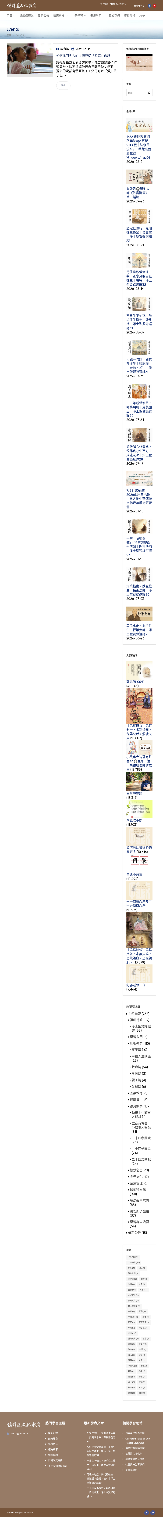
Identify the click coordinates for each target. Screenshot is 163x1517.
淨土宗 (132, 1366)
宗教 (145, 1317)
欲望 (142, 1355)
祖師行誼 (136, 1020)
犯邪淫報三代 (135, 985)
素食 (131, 1371)
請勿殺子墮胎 (139, 1211)
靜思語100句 (135, 682)
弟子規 (143, 1328)
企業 (131, 1268)
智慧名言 (136, 1170)
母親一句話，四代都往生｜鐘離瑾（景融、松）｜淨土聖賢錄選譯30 (101, 1478)
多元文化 (136, 1177)
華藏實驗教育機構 (135, 1459)
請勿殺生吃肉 (139, 1201)
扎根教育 (136, 1043)
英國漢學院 (131, 1470)
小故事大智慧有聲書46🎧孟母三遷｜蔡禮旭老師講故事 (139, 763)
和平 (142, 1284)
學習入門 (136, 1037)
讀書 (131, 1387)
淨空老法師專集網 (135, 1433)
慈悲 (131, 1344)
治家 (142, 1360)
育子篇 (136, 1050)
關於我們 (114, 15)
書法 (131, 1355)
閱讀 (142, 1393)
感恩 (146, 1339)
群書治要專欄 (55, 1460)
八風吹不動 (134, 820)
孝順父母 (133, 1317)
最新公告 (43, 15)
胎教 (142, 1377)
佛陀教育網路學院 (135, 1448)
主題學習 (77, 15)
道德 (131, 1393)
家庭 (131, 1322)
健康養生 (136, 1100)
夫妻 (131, 1311)
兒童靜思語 (134, 793)
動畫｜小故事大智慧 (141, 1115)
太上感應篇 (134, 1306)
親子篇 (136, 1080)
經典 (141, 1371)
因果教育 (136, 1093)
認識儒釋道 (26, 15)
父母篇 (136, 1087)
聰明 (131, 1377)
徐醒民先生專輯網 (135, 1464)
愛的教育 (133, 1339)
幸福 (131, 1328)
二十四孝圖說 (141, 1138)
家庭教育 (144, 1322)
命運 (131, 1284)
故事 (143, 1344)
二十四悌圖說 (141, 1149)
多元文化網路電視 (57, 1465)
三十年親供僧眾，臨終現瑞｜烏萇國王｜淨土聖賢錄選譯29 (101, 1492)
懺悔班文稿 (138, 1190)
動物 (144, 1279)
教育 (131, 1349)
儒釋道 (132, 1279)
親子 (131, 1382)
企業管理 (136, 1183)
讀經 (142, 1387)
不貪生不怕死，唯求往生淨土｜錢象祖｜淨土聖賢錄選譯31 (101, 1465)
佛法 (142, 1268)
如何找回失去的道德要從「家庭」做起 (83, 56)
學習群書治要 (139, 1222)
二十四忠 (134, 1263)
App (142, 15)
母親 (131, 1360)
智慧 (142, 1349)
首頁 (9, 15)
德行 (132, 1333)
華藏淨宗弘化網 (133, 1453)
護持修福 (129, 15)
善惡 (132, 1290)
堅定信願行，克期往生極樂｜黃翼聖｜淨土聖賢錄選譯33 (101, 1437)
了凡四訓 (133, 1257)
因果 (143, 1290)
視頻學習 (96, 15)
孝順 (142, 1311)
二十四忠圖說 (141, 1159)
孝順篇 (136, 1074)
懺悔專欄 (53, 1455)
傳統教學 (133, 1273)
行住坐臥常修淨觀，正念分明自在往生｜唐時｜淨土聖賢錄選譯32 (101, 1451)
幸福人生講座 (141, 1056)
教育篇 (64, 49)
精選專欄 (59, 15)
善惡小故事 (134, 875)
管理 (144, 1366)
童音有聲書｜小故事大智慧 (141, 1125)
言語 (142, 1382)
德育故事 (136, 1106)
